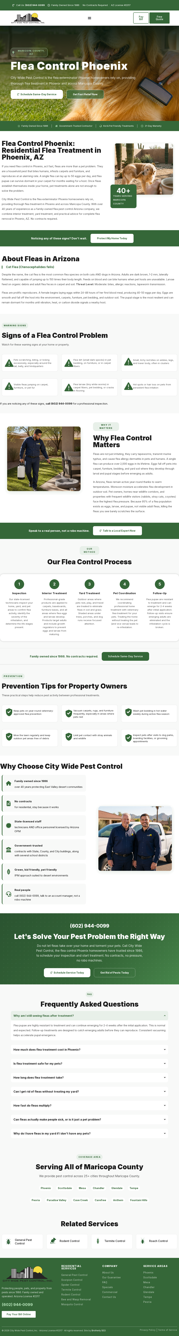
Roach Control (158, 1241)
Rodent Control (70, 1241)
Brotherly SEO (99, 1330)
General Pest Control (23, 1241)
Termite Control (114, 1241)
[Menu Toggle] (89, 18)
